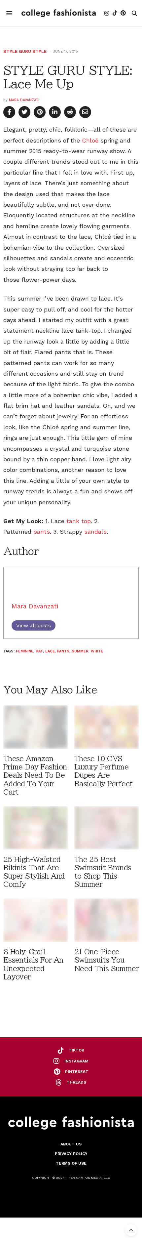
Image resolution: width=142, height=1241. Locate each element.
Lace (50, 651)
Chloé (90, 140)
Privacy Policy (71, 1153)
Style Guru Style (25, 51)
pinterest (77, 1071)
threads (76, 1082)
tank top (78, 520)
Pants (63, 651)
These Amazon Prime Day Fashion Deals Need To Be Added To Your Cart (35, 775)
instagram (76, 1061)
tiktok (76, 1050)
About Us (71, 1144)
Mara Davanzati (24, 100)
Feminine (24, 651)
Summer (80, 651)
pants (41, 531)
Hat (39, 651)
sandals (95, 531)
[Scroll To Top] (131, 1230)
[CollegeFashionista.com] (58, 13)
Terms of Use (71, 1163)
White (97, 651)
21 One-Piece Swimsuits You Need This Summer (106, 960)
